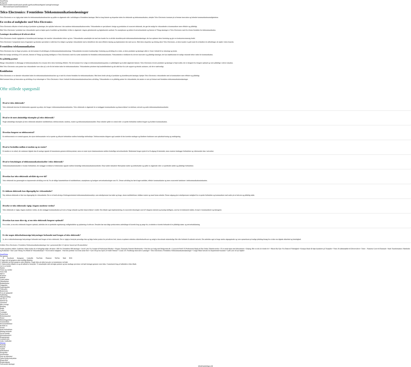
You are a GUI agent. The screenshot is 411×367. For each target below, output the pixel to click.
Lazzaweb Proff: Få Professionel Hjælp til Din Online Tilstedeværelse (195, 249)
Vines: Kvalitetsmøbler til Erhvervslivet (346, 249)
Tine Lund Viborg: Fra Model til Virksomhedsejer (27, 251)
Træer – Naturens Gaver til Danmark (373, 249)
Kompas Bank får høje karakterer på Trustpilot (316, 249)
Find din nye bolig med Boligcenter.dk (157, 249)
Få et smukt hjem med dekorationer (232, 249)
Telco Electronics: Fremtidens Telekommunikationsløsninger (171, 251)
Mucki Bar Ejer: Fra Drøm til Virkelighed (285, 249)
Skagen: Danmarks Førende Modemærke (129, 249)
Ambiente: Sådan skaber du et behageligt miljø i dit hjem (36, 249)
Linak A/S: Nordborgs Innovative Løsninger (134, 251)
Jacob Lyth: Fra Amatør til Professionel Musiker (97, 249)
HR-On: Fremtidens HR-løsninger (68, 249)
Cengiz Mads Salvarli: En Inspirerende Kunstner (209, 251)
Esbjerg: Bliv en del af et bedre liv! (257, 249)
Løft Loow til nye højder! (235, 251)
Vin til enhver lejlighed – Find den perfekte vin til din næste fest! (67, 251)
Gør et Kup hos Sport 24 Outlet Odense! (104, 251)
